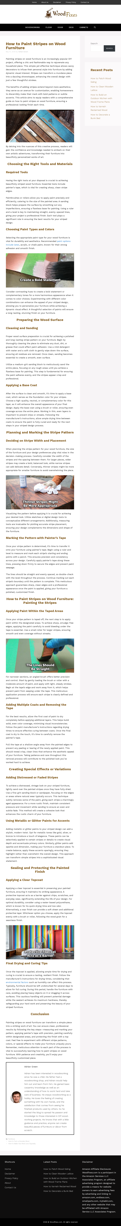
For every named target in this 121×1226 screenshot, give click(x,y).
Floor (49, 27)
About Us (44, 2)
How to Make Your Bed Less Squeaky (22, 1143)
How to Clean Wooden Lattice (58, 1173)
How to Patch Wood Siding (56, 1169)
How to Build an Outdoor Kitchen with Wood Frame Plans (101, 98)
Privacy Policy (71, 2)
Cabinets (84, 27)
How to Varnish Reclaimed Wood (59, 1186)
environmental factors (17, 982)
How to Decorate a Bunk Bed (58, 1191)
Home (34, 2)
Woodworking (32, 27)
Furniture (11, 1139)
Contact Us (85, 2)
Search (94, 43)
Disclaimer (57, 2)
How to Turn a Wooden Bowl (18, 1141)
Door (60, 27)
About (8, 1183)
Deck (71, 27)
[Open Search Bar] (95, 27)
